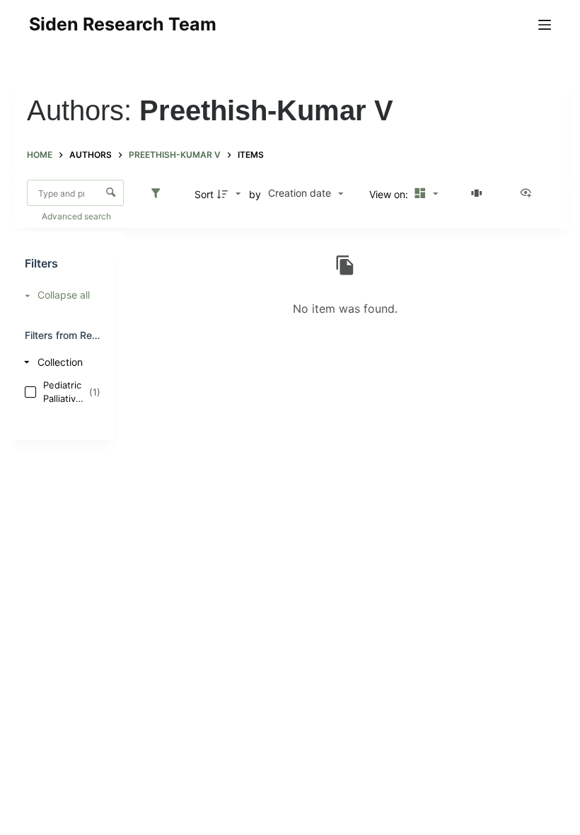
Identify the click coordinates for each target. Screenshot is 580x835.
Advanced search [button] (77, 216)
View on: (390, 194)
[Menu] (544, 24)
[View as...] (529, 194)
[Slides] (479, 194)
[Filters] (159, 194)
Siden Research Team (122, 24)
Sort (204, 194)
